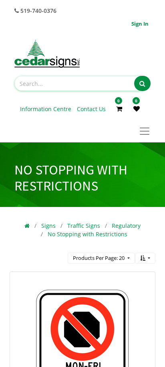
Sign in (140, 23)
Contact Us (91, 109)
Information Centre (46, 109)
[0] (119, 109)
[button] (145, 258)
